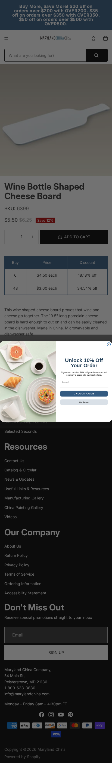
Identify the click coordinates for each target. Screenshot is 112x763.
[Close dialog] (109, 344)
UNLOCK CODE (84, 393)
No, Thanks (84, 402)
